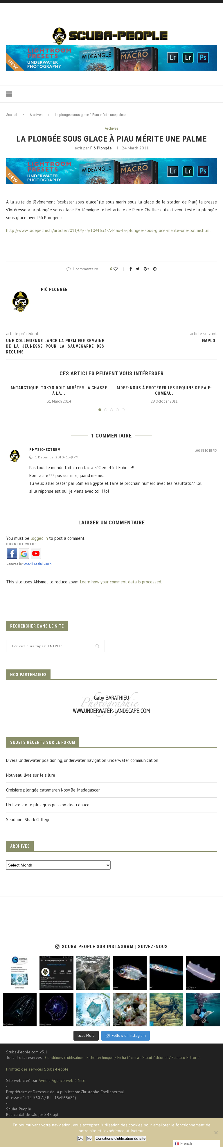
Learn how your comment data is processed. (121, 582)
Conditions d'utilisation (64, 1057)
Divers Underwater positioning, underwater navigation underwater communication (82, 760)
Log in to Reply (206, 450)
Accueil (11, 114)
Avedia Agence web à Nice (62, 1080)
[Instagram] (31, 984)
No (89, 1138)
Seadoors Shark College (28, 819)
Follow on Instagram (129, 1035)
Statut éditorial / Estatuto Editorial (171, 1057)
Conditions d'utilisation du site (120, 1138)
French (185, 1143)
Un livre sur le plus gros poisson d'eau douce (47, 804)
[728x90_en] (111, 47)
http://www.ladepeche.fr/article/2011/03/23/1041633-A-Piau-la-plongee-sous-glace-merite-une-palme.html (108, 230)
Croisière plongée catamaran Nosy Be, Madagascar (53, 790)
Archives (36, 114)
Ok (80, 1138)
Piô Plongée (101, 148)
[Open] (20, 973)
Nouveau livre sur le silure (30, 775)
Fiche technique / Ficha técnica (113, 1057)
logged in (39, 538)
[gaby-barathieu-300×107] (111, 692)
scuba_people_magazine (19, 962)
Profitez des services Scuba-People (37, 1069)
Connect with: (21, 544)
